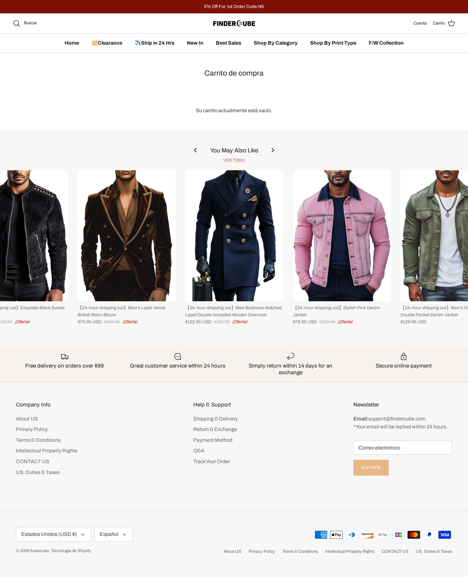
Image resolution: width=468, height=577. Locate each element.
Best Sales (228, 43)
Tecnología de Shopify (71, 551)
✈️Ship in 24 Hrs (154, 43)
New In (195, 43)
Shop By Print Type (333, 43)
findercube (39, 551)
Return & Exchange (215, 429)
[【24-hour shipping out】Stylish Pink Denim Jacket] (342, 235)
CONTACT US (32, 461)
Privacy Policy (32, 429)
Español (109, 534)
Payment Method (212, 440)
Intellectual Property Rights (46, 450)
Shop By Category (276, 43)
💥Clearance (106, 43)
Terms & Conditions (38, 440)
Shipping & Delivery (215, 418)
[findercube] (234, 23)
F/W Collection (386, 43)
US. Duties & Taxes (38, 472)
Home (72, 43)
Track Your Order (211, 461)
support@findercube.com (397, 418)
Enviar (371, 467)
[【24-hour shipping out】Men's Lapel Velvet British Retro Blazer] (127, 235)
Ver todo (234, 160)
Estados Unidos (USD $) (49, 534)
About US (27, 418)
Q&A (198, 450)
